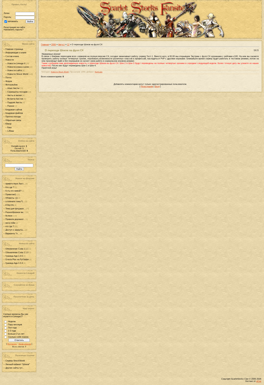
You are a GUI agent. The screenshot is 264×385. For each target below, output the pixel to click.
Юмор (8, 124)
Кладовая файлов (14, 113)
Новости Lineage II (16, 63)
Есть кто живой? (13, 191)
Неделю (12, 321)
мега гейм (10, 223)
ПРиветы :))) (11, 198)
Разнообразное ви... (15, 212)
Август (61, 44)
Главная (45, 44)
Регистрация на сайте (14, 27)
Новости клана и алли (18, 67)
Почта (8, 77)
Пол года (12, 327)
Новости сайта (14, 70)
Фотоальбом (11, 84)
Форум (8, 81)
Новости (9, 60)
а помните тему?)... (15, 201)
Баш (9, 127)
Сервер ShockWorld (15, 360)
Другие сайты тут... (14, 368)
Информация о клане (15, 52)
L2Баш (10, 131)
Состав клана (12, 56)
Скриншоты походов (17, 92)
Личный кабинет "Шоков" (17, 364)
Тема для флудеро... (15, 208)
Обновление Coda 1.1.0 (17, 252)
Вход (157, 86)
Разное (10, 106)
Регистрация (147, 86)
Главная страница (14, 49)
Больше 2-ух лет (16, 334)
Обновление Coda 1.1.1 (17, 249)
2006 (53, 44)
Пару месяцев (15, 324)
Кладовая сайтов (13, 109)
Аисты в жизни (14, 95)
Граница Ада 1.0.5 (14, 256)
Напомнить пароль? (13, 29)
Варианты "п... (12, 233)
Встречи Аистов (15, 99)
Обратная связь (13, 120)
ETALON (9, 205)
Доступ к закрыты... (15, 230)
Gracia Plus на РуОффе (17, 259)
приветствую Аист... (15, 183)
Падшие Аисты (14, 102)
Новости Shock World (17, 74)
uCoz (258, 381)
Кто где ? (9, 187)
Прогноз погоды (13, 116)
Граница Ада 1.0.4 (14, 263)
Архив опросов (25, 344)
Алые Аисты (13, 88)
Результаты (12, 344)
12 (68, 44)
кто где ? (9, 226)
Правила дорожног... (15, 219)
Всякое (8, 216)
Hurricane (98, 72)
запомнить (13, 21)
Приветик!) (10, 194)
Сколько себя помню (18, 337)
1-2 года (12, 331)
